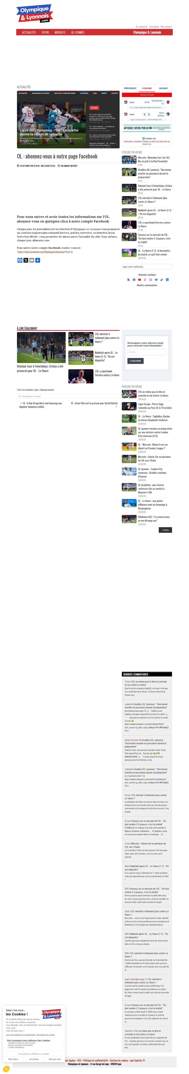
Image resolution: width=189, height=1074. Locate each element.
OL (19, 396)
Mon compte (166, 26)
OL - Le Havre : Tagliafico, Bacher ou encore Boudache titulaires (154, 418)
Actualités (29, 32)
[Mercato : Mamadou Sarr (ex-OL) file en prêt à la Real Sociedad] (129, 160)
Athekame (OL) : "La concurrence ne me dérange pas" (154, 518)
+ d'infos (165, 529)
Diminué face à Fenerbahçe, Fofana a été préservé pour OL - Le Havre (40, 368)
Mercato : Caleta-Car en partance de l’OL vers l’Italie (154, 458)
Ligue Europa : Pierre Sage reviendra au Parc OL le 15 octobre (155, 406)
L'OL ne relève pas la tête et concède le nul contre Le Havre (153, 393)
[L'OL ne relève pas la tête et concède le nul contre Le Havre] (129, 394)
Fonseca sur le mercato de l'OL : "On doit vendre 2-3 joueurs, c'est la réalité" (154, 238)
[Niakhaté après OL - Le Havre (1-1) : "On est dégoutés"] (80, 364)
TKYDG (45, 32)
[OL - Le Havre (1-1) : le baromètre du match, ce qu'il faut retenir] (129, 253)
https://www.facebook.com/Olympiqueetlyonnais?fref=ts (45, 252)
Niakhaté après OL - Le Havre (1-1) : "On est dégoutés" (106, 356)
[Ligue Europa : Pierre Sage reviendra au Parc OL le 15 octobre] (129, 406)
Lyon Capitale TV (137, 1060)
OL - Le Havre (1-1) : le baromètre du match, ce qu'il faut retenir (154, 252)
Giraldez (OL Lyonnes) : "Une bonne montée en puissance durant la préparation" (154, 173)
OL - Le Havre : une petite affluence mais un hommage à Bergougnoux (152, 504)
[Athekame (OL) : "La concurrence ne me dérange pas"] (129, 519)
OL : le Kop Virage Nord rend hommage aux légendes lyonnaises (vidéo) (40, 404)
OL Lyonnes (77, 32)
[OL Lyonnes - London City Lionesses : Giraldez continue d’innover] (129, 471)
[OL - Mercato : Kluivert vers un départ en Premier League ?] (129, 447)
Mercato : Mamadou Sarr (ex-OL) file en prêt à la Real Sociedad (154, 159)
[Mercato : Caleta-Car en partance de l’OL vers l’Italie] (129, 459)
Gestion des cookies (119, 1060)
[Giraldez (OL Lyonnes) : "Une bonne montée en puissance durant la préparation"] (129, 172)
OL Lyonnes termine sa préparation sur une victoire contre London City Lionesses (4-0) (155, 432)
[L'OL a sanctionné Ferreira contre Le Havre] (80, 382)
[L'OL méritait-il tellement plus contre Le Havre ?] (80, 345)
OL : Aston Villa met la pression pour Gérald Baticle (94, 403)
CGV (79, 1060)
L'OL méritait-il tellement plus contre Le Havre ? (107, 338)
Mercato (60, 32)
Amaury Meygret (71, 165)
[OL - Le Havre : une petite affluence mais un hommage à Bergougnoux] (129, 503)
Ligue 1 (36, 389)
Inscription (154, 26)
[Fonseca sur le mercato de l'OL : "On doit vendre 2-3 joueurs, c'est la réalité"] (129, 237)
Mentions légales (67, 1060)
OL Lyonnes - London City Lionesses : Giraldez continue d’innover (152, 472)
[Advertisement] (94, 62)
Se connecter (142, 26)
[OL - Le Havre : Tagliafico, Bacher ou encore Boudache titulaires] (129, 418)
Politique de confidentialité (95, 1060)
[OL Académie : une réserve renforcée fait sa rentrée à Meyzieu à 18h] (129, 487)
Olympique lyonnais (47, 389)
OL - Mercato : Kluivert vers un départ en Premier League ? (153, 446)
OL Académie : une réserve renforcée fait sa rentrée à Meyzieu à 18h (151, 488)
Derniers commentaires (147, 285)
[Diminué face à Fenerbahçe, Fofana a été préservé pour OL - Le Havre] (41, 362)
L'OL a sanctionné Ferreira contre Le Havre (107, 373)
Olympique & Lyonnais (147, 32)
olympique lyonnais (31, 396)
